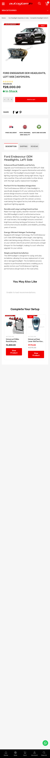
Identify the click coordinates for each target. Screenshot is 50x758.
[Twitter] (17, 112)
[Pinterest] (20, 112)
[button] (8, 82)
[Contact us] (45, 743)
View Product (14, 352)
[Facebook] (13, 112)
